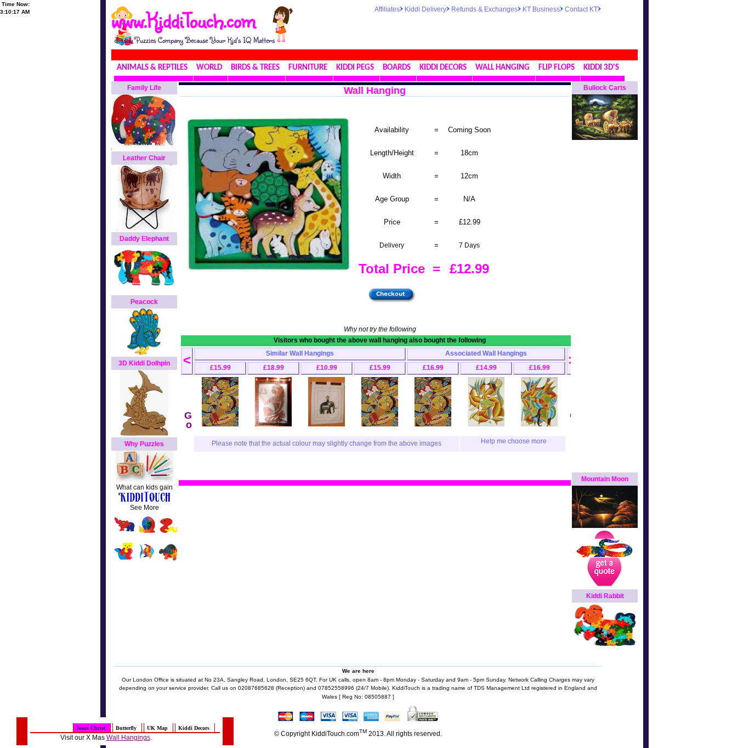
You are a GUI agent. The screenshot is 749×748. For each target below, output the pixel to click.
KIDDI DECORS (443, 68)
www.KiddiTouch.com (183, 19)
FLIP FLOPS (556, 68)
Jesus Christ (90, 728)
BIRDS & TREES (255, 68)
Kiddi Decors (193, 728)
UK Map (157, 728)
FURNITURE (307, 68)
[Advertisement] (502, 29)
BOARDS (397, 68)
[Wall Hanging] (220, 424)
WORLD (209, 68)
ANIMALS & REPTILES (152, 68)
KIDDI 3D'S (601, 68)
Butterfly (126, 728)
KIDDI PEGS (355, 68)
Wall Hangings (128, 737)
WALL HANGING (502, 68)
